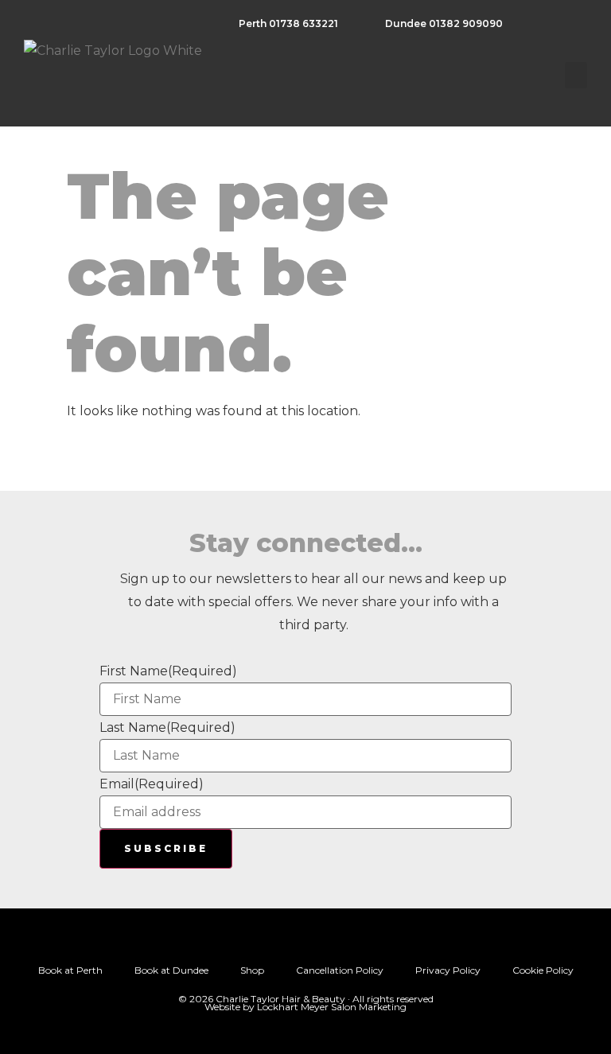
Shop (252, 970)
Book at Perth (70, 970)
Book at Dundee (171, 970)
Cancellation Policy (339, 970)
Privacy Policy (448, 970)
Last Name (167, 727)
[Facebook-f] (324, 939)
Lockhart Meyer (293, 1007)
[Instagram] (286, 939)
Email (151, 784)
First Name (168, 671)
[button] (576, 75)
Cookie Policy (543, 970)
